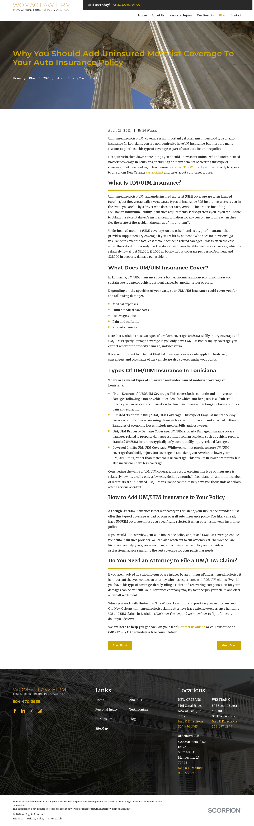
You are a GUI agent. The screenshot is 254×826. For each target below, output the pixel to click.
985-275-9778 (187, 773)
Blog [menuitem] (222, 15)
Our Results (103, 719)
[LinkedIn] (23, 711)
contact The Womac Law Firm (193, 167)
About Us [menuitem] (158, 15)
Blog (132, 719)
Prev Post (120, 645)
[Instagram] (40, 711)
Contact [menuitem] (236, 15)
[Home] (41, 7)
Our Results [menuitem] (205, 15)
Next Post (229, 645)
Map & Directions (190, 721)
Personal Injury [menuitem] (181, 15)
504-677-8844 (222, 727)
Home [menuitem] (142, 15)
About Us (135, 700)
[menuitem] (18, 818)
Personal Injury (106, 709)
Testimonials (138, 709)
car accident (154, 172)
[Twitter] (31, 711)
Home (99, 700)
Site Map (101, 728)
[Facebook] (15, 711)
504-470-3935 (126, 5)
